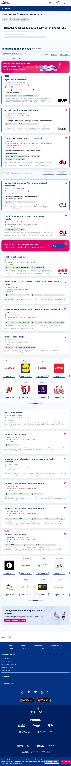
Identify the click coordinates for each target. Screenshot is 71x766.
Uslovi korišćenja (27, 649)
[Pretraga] (53, 3)
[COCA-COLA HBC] (25, 369)
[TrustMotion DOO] (59, 587)
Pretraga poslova (6, 658)
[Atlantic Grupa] (42, 369)
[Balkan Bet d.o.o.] (25, 587)
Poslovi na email (6, 661)
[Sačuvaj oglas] (66, 79)
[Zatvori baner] (66, 63)
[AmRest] (9, 390)
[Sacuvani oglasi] (61, 3)
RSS (11, 649)
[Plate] (57, 3)
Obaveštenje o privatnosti (51, 649)
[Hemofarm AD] (9, 587)
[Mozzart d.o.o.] (25, 390)
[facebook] (22, 693)
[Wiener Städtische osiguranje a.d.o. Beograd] (59, 369)
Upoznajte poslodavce (8, 664)
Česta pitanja (37, 645)
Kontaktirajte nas (56, 645)
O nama (22, 645)
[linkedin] (49, 693)
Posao (3, 637)
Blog (10, 645)
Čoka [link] (10, 637)
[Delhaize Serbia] (9, 566)
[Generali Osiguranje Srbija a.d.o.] (42, 390)
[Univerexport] (42, 587)
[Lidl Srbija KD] (9, 369)
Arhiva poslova (6, 670)
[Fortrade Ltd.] (59, 566)
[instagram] (29, 693)
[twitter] (42, 693)
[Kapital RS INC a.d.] (25, 566)
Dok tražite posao (7, 667)
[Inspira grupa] (42, 566)
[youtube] (35, 693)
